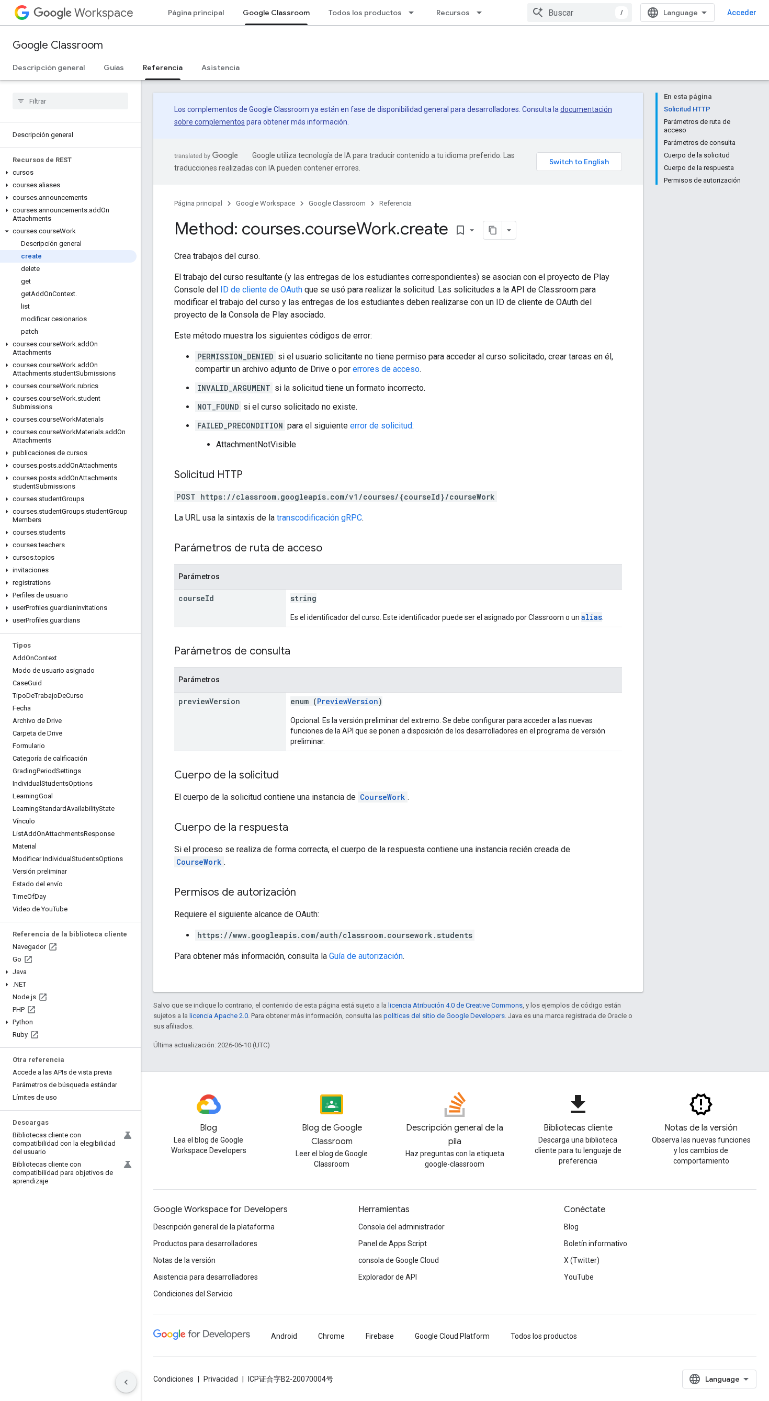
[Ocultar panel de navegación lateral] (126, 1382)
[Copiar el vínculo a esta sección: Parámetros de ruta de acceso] (332, 549)
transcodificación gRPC (319, 518)
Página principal (196, 12)
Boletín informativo (595, 1243)
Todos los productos (365, 12)
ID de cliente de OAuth (261, 290)
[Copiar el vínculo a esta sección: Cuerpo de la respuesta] (298, 828)
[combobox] (579, 12)
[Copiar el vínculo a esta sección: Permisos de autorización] (306, 893)
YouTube (579, 1277)
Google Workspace (265, 203)
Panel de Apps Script (392, 1243)
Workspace (103, 13)
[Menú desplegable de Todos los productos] (414, 12)
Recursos (453, 12)
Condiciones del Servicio (193, 1294)
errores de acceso (386, 369)
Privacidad (220, 1379)
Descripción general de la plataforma (214, 1227)
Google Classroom (276, 12)
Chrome (331, 1336)
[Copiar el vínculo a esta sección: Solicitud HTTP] (253, 475)
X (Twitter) (582, 1260)
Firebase (380, 1336)
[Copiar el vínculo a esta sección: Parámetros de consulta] (300, 652)
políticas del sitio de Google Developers (444, 1016)
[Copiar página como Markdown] (492, 230)
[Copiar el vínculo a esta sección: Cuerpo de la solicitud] (289, 776)
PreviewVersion (347, 701)
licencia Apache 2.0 (218, 1016)
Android (284, 1336)
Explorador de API (387, 1277)
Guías (114, 67)
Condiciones (173, 1379)
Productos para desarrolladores (205, 1243)
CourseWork (382, 797)
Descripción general (49, 67)
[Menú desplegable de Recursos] (482, 12)
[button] (68, 172)
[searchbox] (70, 101)
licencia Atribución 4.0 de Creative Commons (455, 1005)
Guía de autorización (366, 956)
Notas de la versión (184, 1260)
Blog (571, 1227)
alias (591, 617)
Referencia (163, 67)
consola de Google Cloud (398, 1260)
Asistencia (220, 67)
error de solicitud (381, 426)
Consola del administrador (401, 1227)
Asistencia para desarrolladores (205, 1277)
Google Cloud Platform (452, 1336)
